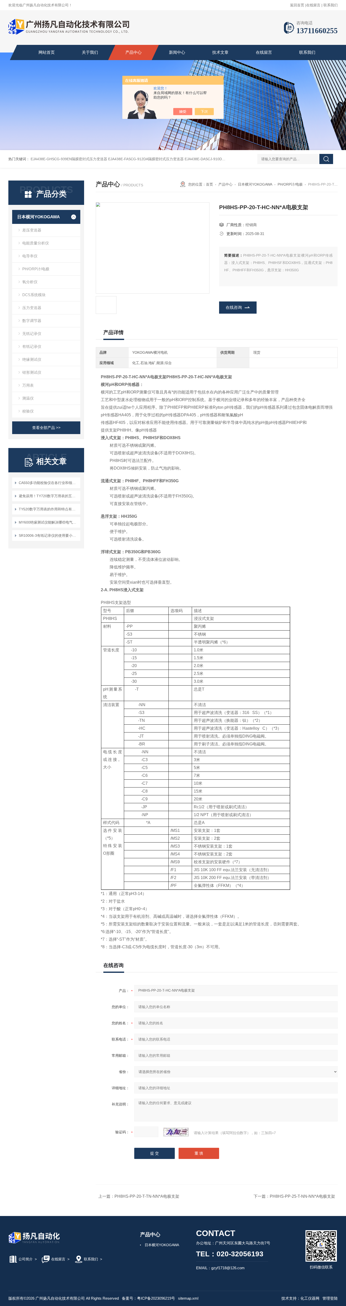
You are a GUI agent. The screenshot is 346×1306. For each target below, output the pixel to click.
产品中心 (133, 52)
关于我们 (90, 52)
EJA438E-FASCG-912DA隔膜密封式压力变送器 (146, 159)
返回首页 (297, 5)
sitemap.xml (188, 1298)
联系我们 (330, 5)
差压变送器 (31, 230)
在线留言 (313, 5)
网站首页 (47, 52)
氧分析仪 (29, 282)
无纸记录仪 (31, 333)
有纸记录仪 (31, 346)
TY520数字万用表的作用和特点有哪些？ (49, 509)
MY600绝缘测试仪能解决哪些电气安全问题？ (49, 522)
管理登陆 (330, 1298)
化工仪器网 (309, 1298)
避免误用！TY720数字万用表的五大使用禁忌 (49, 496)
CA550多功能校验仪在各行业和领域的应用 (49, 483)
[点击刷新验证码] (176, 1132)
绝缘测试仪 (31, 359)
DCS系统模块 (34, 295)
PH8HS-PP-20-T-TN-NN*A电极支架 (146, 1196)
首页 (209, 184)
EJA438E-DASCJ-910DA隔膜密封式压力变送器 (222, 159)
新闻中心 (177, 52)
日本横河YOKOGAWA (38, 216)
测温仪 (28, 398)
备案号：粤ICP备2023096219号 (148, 1298)
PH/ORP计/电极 (35, 269)
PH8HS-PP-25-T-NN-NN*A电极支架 (302, 1196)
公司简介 (25, 1259)
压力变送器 (31, 308)
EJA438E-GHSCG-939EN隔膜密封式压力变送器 (69, 159)
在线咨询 (234, 307)
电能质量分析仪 (35, 243)
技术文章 (220, 52)
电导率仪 (29, 256)
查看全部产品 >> (46, 427)
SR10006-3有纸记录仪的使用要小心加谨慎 (49, 535)
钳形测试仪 (31, 372)
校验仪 (28, 411)
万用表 (28, 385)
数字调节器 (31, 320)
